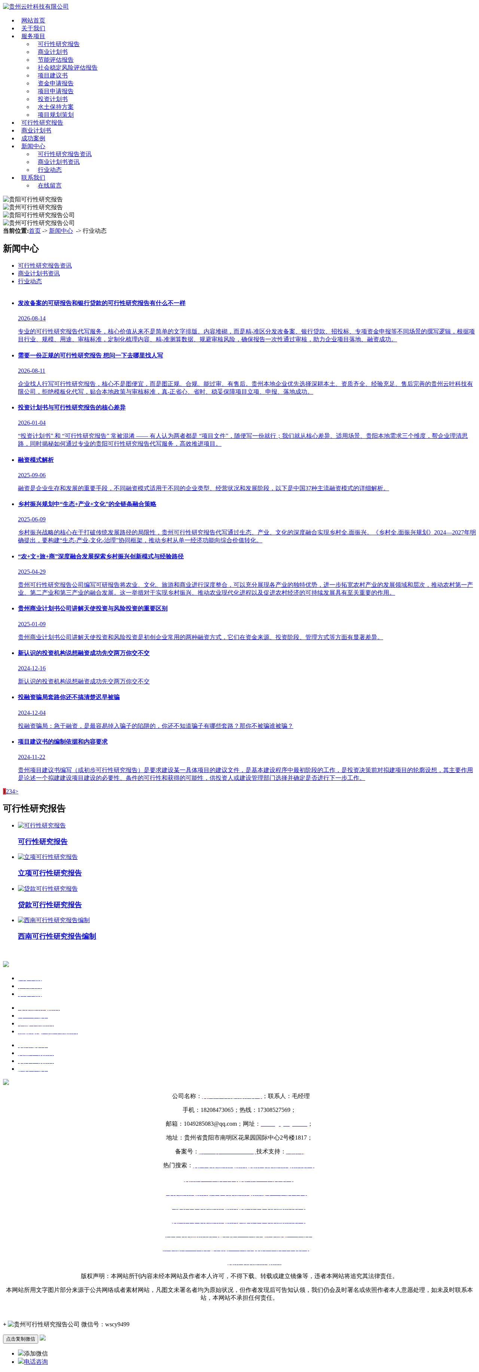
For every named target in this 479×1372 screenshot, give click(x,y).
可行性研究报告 (59, 44)
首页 (35, 231)
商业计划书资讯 (59, 162)
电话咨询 (36, 1362)
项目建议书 (53, 75)
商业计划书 (53, 52)
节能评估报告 (56, 60)
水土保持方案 (56, 107)
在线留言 (50, 185)
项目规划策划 (56, 115)
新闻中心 (33, 146)
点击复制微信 (20, 1339)
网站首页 (33, 20)
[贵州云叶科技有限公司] (36, 6)
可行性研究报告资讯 (65, 154)
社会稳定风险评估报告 (68, 67)
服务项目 (33, 36)
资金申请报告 (56, 83)
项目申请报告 (56, 91)
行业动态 (50, 170)
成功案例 (33, 138)
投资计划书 (53, 99)
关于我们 (33, 28)
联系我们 (33, 177)
